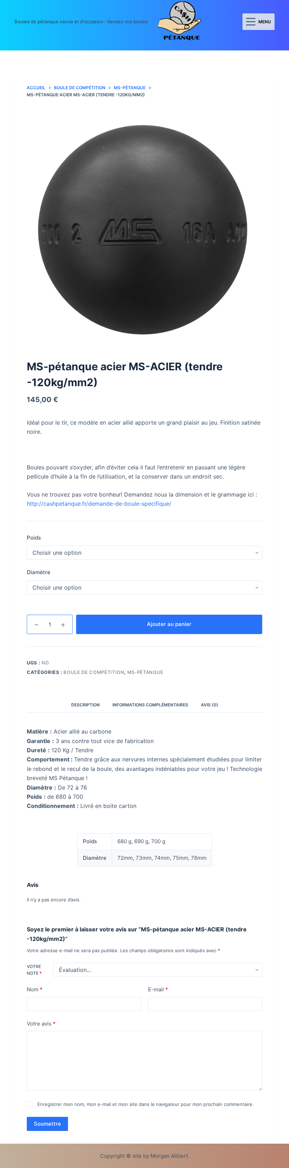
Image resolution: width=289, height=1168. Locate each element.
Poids (34, 537)
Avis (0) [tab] (209, 704)
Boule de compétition (93, 672)
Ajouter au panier (169, 624)
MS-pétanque (145, 672)
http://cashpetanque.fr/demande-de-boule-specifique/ (99, 503)
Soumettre (47, 1123)
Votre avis (41, 1023)
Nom (35, 989)
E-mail (158, 989)
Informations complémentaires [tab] (150, 704)
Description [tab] (85, 704)
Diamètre (38, 572)
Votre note (34, 970)
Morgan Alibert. (169, 1155)
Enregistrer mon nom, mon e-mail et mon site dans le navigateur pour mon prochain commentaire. (145, 1104)
